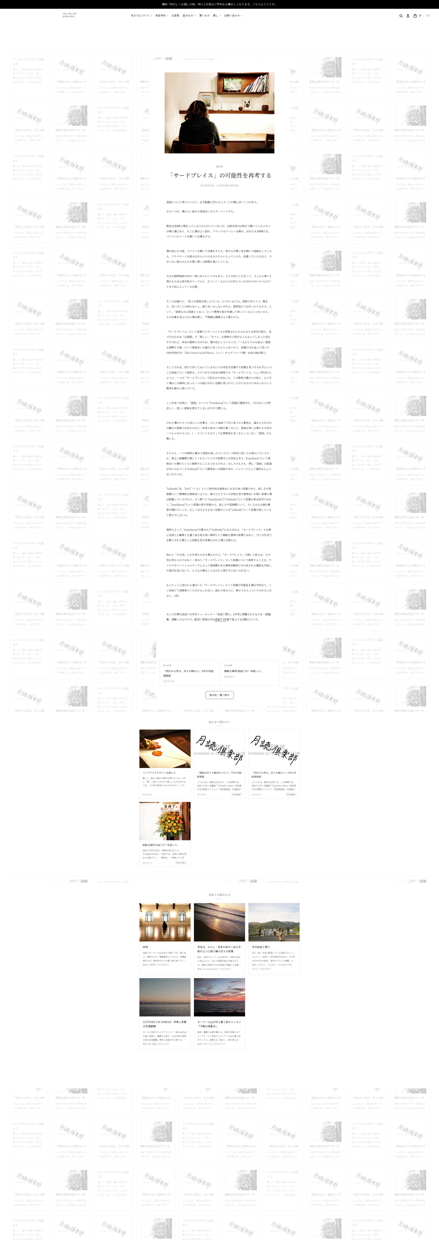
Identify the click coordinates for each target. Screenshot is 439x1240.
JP (420, 15)
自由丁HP (221, 619)
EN (428, 15)
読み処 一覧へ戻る (219, 695)
